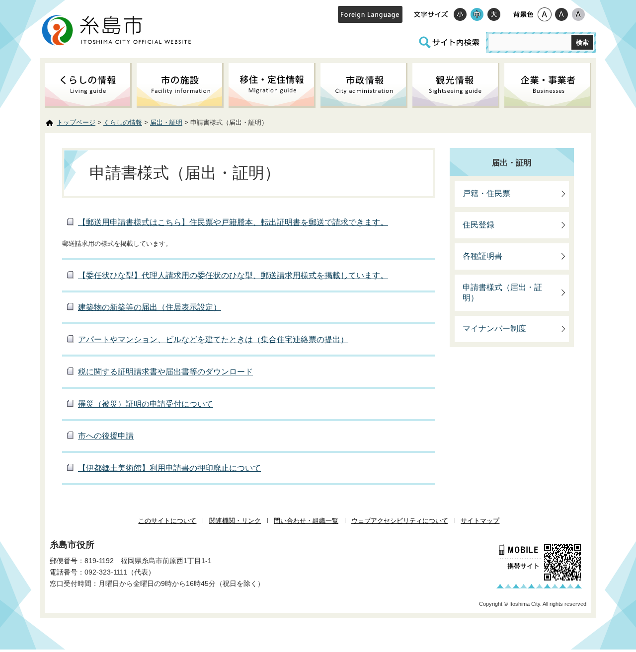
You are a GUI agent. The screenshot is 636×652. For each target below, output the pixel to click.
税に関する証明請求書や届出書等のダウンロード (165, 371)
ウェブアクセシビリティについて (399, 520)
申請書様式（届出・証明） (502, 292)
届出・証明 (166, 122)
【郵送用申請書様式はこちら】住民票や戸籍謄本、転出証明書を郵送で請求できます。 (233, 222)
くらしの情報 (122, 122)
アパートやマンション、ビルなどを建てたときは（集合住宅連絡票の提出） (213, 339)
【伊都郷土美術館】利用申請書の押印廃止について (169, 468)
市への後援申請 (106, 436)
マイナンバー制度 (494, 328)
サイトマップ (480, 520)
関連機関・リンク (235, 520)
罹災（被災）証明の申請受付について (145, 404)
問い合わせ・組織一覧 (306, 520)
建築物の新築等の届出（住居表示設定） (149, 307)
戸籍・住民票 (486, 193)
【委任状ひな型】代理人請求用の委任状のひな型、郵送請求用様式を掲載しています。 (233, 275)
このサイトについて (167, 520)
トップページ (76, 122)
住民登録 (478, 224)
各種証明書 (482, 256)
